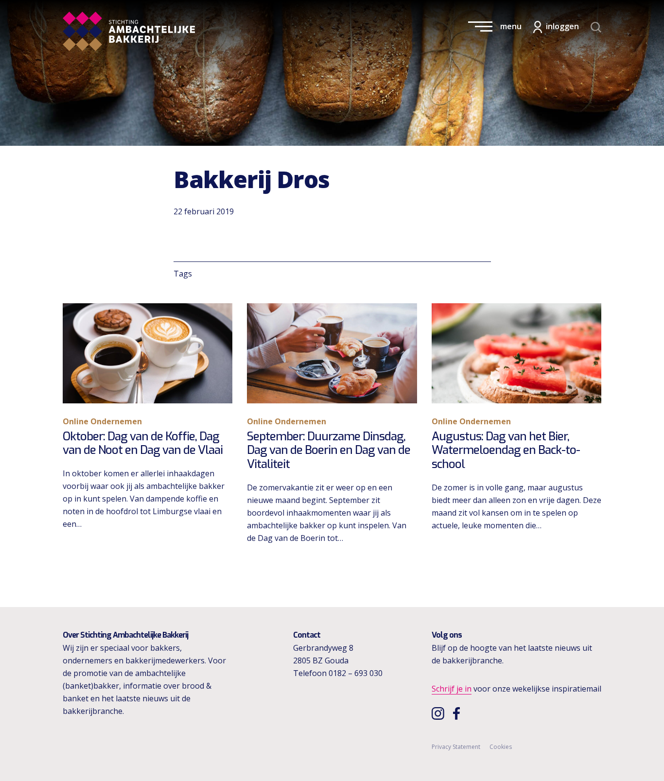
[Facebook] (459, 713)
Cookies (500, 747)
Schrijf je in (452, 688)
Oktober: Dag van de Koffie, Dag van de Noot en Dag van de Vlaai (143, 443)
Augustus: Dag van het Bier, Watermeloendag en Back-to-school (506, 450)
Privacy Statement (456, 747)
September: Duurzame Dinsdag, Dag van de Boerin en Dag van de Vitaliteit (328, 450)
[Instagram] (439, 713)
